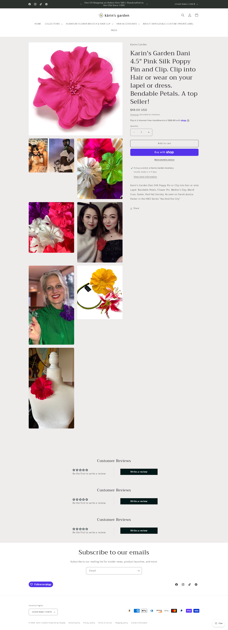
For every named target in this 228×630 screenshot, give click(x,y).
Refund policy (74, 623)
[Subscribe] (138, 570)
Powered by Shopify (57, 623)
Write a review (138, 471)
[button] (53, 24)
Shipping (134, 115)
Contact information (139, 623)
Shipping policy (121, 623)
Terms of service (105, 623)
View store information (145, 177)
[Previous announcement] (81, 4)
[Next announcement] (147, 4)
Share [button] (136, 208)
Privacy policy (89, 623)
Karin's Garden (42, 623)
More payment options (164, 160)
